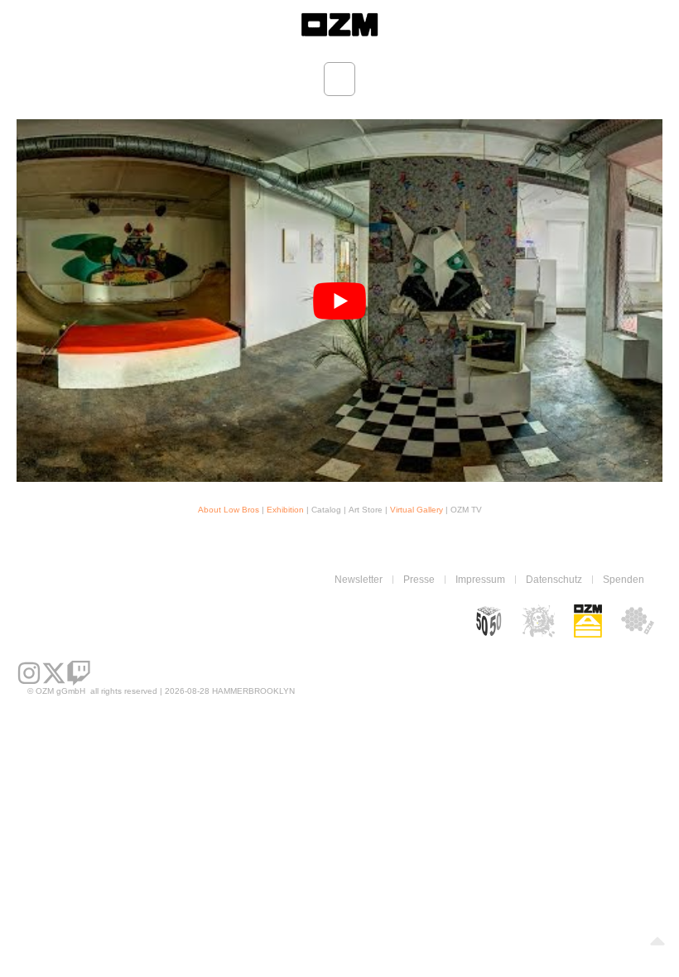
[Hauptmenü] (339, 79)
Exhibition (286, 509)
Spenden (623, 579)
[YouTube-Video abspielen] (339, 301)
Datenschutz (554, 579)
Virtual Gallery (416, 509)
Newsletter (359, 579)
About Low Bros (228, 509)
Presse (419, 579)
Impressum (480, 579)
